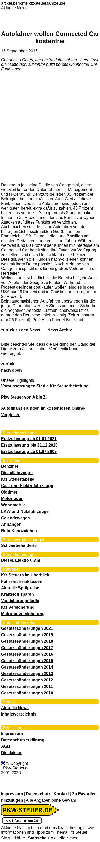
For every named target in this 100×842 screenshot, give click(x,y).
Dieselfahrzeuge (17, 473)
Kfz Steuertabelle (17, 479)
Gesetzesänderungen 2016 (27, 654)
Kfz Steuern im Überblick (25, 575)
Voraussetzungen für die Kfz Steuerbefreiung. (45, 386)
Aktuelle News (15, 707)
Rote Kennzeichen (19, 531)
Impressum (12, 733)
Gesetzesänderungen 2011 (27, 686)
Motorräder (12, 498)
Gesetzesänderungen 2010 (27, 693)
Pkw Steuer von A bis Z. (24, 397)
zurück (7, 364)
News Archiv (59, 330)
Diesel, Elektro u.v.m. (21, 560)
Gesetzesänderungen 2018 (27, 641)
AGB (5, 746)
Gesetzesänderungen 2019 (27, 635)
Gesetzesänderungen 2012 (27, 680)
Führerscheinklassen (21, 581)
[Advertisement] (50, 126)
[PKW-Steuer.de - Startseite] (30, 823)
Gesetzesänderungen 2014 (27, 667)
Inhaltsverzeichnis (18, 714)
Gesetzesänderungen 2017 (27, 648)
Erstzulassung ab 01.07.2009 (29, 451)
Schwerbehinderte (19, 545)
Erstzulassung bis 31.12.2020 (29, 445)
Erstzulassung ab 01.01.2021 (29, 438)
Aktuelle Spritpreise (20, 588)
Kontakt (62, 794)
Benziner (9, 466)
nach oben (11, 370)
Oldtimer (9, 492)
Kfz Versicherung (18, 607)
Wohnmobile (13, 505)
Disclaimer (11, 753)
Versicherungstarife (20, 601)
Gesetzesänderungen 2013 (27, 673)
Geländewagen (15, 518)
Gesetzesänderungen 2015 (27, 660)
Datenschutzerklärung (22, 740)
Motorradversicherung (23, 613)
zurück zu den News (20, 330)
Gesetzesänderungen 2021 (27, 628)
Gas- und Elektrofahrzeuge (27, 485)
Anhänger (11, 524)
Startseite (37, 838)
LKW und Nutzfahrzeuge (25, 511)
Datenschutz (39, 794)
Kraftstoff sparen (17, 594)
